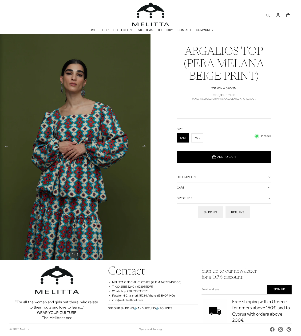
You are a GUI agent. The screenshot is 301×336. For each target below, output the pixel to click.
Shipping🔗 (129, 308)
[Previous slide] (5, 147)
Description (186, 177)
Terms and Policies (150, 329)
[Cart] (288, 15)
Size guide (184, 198)
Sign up (279, 289)
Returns (237, 212)
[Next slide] (145, 147)
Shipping (210, 212)
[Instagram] (280, 329)
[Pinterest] (289, 329)
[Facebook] (272, 329)
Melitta (24, 329)
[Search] (268, 15)
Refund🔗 (151, 308)
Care (180, 187)
